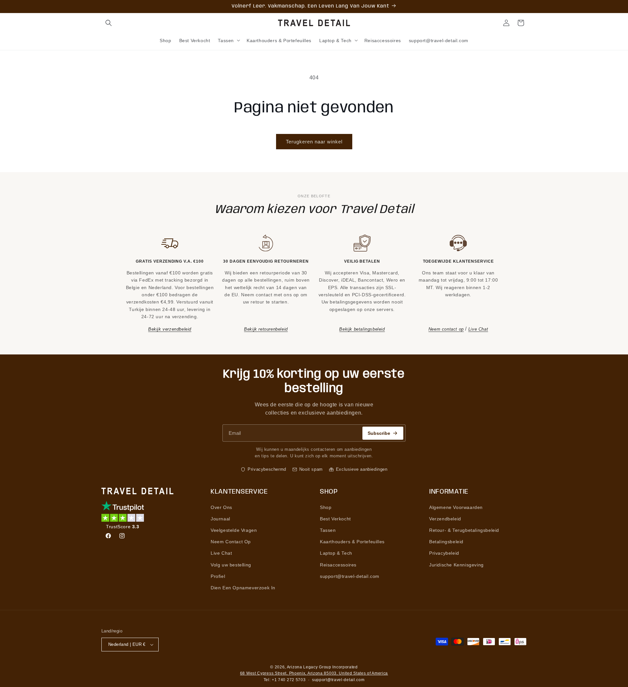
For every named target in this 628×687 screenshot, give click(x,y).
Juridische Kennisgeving (456, 564)
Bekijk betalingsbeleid (362, 329)
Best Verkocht (335, 518)
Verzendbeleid (445, 518)
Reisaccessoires (338, 564)
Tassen (328, 530)
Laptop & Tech (336, 553)
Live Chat (478, 329)
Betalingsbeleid (446, 541)
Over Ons (221, 507)
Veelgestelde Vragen (234, 530)
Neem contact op (446, 329)
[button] (108, 23)
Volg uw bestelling (231, 564)
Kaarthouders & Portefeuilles (352, 541)
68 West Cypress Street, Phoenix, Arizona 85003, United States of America (314, 673)
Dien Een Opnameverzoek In (243, 587)
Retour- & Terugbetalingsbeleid (464, 530)
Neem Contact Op (231, 541)
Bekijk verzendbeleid (169, 329)
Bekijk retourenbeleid (266, 329)
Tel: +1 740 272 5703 (285, 680)
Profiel (218, 576)
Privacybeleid (444, 553)
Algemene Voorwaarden (456, 507)
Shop (325, 507)
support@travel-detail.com (349, 576)
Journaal (220, 518)
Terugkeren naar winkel (314, 141)
